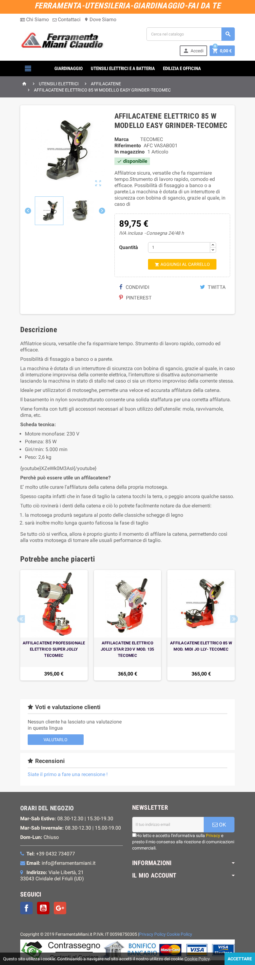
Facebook (26, 908)
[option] (54, 625)
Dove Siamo (100, 19)
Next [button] (234, 619)
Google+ (60, 908)
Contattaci (69, 19)
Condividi (136, 287)
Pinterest (138, 298)
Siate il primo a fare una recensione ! (68, 774)
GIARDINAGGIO (68, 68)
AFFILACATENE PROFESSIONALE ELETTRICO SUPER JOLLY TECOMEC (54, 649)
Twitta (215, 287)
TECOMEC (151, 139)
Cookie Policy (179, 934)
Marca (121, 139)
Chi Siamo (37, 19)
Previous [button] (21, 619)
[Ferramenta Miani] (63, 41)
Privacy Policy (152, 934)
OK (222, 824)
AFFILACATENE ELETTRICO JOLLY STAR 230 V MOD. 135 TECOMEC (127, 649)
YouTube (43, 908)
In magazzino (129, 152)
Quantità (128, 247)
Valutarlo (55, 739)
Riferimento (127, 145)
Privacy (213, 835)
